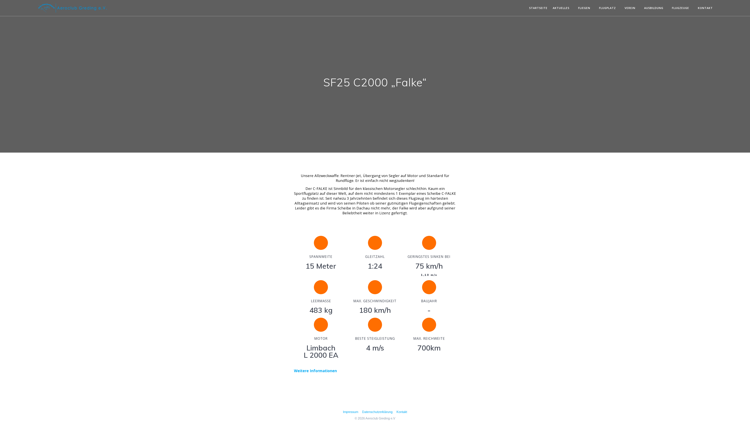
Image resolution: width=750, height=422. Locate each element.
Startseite (538, 8)
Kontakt (705, 8)
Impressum (350, 412)
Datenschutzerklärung (377, 412)
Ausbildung (653, 8)
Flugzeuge (680, 8)
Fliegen (584, 8)
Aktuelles (561, 8)
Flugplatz (607, 8)
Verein (630, 8)
